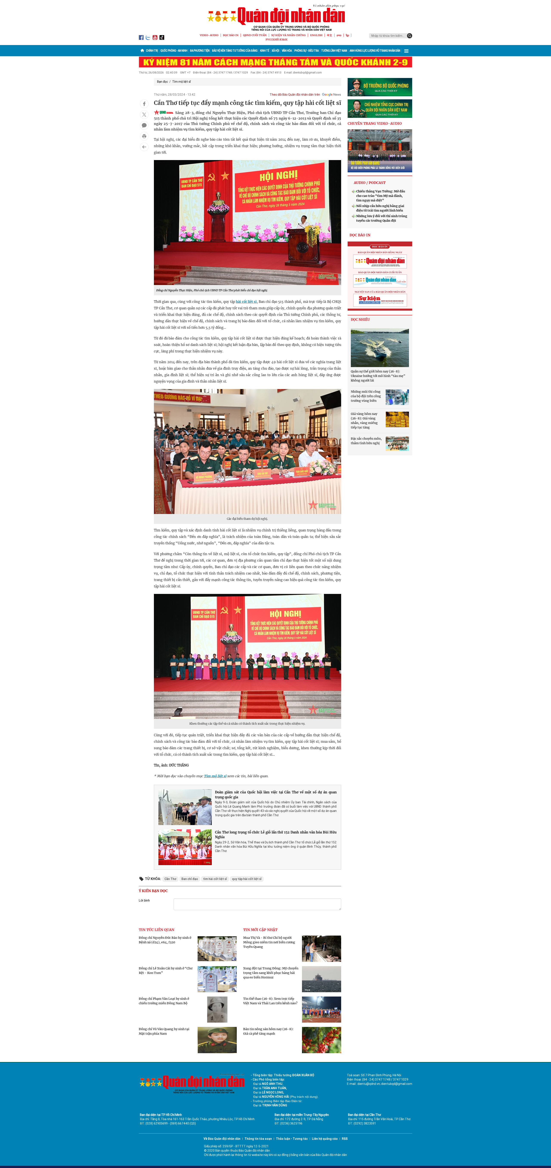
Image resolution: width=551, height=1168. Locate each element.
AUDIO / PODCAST (369, 183)
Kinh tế (264, 51)
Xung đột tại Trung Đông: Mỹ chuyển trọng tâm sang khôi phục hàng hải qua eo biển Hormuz (270, 972)
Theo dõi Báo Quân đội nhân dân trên (295, 95)
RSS (345, 1139)
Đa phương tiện (199, 51)
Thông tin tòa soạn (258, 1139)
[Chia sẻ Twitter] (144, 114)
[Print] (144, 136)
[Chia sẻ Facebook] (144, 104)
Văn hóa (287, 51)
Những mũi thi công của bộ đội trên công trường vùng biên (366, 396)
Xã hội (275, 51)
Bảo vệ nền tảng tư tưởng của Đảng (234, 51)
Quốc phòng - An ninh (173, 51)
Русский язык (277, 39)
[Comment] (144, 125)
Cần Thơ (170, 879)
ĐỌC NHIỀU (360, 320)
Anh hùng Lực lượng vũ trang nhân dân (375, 51)
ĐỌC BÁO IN (230, 35)
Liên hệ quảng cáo (325, 1139)
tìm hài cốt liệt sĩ (215, 879)
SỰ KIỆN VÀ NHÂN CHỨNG (288, 35)
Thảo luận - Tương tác (292, 1139)
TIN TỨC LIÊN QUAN (156, 930)
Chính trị (152, 51)
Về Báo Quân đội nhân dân (222, 1139)
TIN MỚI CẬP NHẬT (260, 930)
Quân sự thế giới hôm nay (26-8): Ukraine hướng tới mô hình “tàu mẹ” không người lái (378, 375)
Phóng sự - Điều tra (306, 51)
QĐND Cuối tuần (255, 35)
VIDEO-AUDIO (209, 35)
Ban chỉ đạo (189, 879)
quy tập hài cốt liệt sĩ (247, 879)
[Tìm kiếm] (409, 35)
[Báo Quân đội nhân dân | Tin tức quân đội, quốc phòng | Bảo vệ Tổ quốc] (275, 17)
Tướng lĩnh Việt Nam (334, 51)
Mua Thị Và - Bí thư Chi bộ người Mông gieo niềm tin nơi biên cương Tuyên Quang (269, 942)
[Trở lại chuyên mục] (144, 147)
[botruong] (380, 87)
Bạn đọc (162, 82)
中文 (329, 35)
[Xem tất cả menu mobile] (406, 50)
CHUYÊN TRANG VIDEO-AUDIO (375, 123)
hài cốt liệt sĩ (246, 302)
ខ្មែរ (347, 35)
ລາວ (339, 35)
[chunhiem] (380, 108)
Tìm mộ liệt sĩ (181, 82)
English (316, 35)
